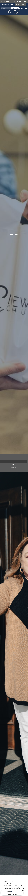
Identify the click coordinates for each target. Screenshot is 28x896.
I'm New (14, 461)
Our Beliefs (14, 464)
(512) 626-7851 (15, 8)
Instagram (13, 467)
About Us (14, 456)
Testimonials (14, 470)
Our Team (13, 459)
